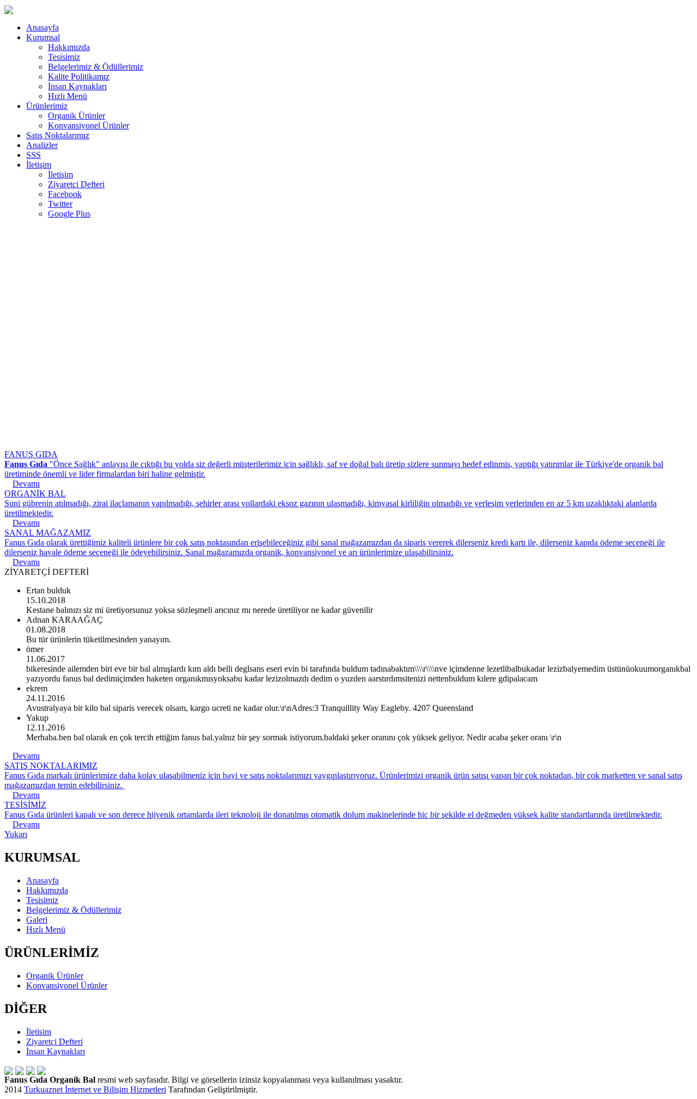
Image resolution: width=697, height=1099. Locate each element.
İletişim (38, 164)
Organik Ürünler (76, 115)
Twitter (60, 203)
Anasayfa (42, 27)
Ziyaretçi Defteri (76, 184)
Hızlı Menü (67, 96)
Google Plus (69, 213)
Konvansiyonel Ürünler (88, 125)
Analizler (42, 145)
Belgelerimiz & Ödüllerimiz (95, 66)
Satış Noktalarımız (57, 135)
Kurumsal (43, 37)
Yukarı (15, 834)
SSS (33, 154)
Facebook (65, 194)
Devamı (26, 755)
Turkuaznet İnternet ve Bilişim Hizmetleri (95, 1089)
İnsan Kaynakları (77, 86)
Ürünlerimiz (47, 105)
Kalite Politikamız (78, 76)
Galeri (36, 919)
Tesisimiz (64, 57)
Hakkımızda (69, 47)
